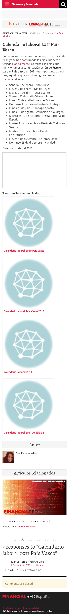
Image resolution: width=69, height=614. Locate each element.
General (7, 33)
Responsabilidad (31, 608)
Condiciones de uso (12, 608)
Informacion (19, 33)
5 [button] (46, 539)
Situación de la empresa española (27, 521)
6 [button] (54, 539)
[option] (34, 505)
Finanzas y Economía (25, 4)
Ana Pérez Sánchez (27, 526)
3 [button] (30, 539)
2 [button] (22, 539)
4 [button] (38, 539)
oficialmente (22, 64)
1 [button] (14, 539)
